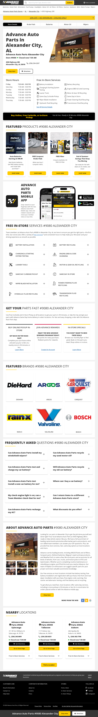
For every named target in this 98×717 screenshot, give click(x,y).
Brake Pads (13, 7)
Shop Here (11, 71)
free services (38, 235)
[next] (36, 547)
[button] (27, 245)
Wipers (93, 7)
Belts (78, 7)
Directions (27, 71)
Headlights (38, 7)
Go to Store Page (19, 648)
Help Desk (6, 694)
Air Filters (53, 7)
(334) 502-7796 (76, 637)
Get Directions (20, 644)
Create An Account (48, 350)
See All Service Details (44, 107)
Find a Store (65, 688)
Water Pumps (85, 7)
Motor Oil (45, 7)
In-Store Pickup (66, 694)
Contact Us (6, 691)
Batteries (6, 7)
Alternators (21, 7)
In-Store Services (66, 691)
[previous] (8, 547)
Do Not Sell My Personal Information (72, 706)
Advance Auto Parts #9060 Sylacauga (18, 625)
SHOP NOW (15, 173)
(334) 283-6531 (46, 637)
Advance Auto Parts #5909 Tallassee (48, 625)
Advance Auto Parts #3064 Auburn (78, 625)
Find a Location (49, 665)
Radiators (73, 7)
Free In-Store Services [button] (17, 656)
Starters (66, 7)
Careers (31, 691)
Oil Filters (60, 7)
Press (30, 694)
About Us (32, 688)
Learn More (19, 350)
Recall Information (9, 688)
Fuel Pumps (30, 7)
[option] (15, 154)
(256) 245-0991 (16, 637)
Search (69, 3)
